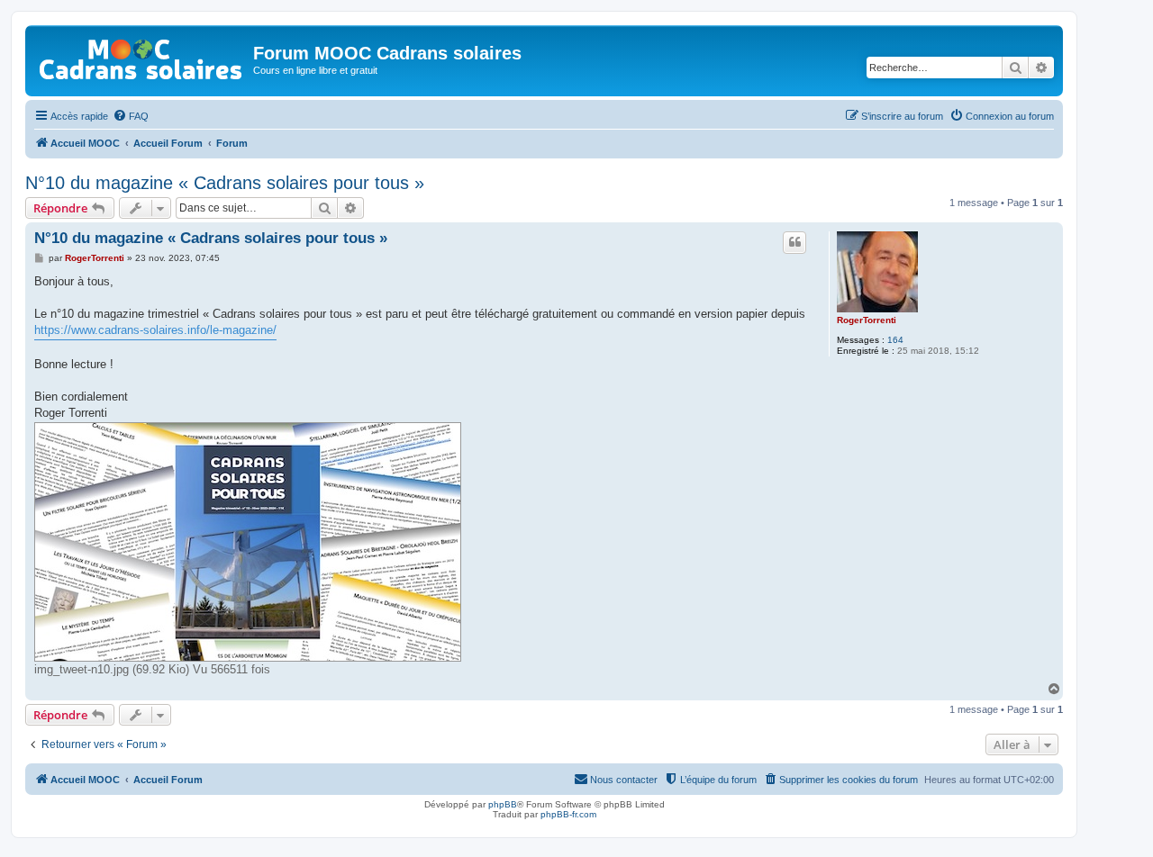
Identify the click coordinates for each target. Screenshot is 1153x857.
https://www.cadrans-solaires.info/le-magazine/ (155, 330)
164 (895, 340)
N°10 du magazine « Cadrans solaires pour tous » (224, 183)
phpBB (502, 804)
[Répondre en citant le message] (794, 242)
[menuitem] (131, 116)
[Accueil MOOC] (141, 55)
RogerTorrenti (866, 320)
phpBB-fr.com (568, 814)
